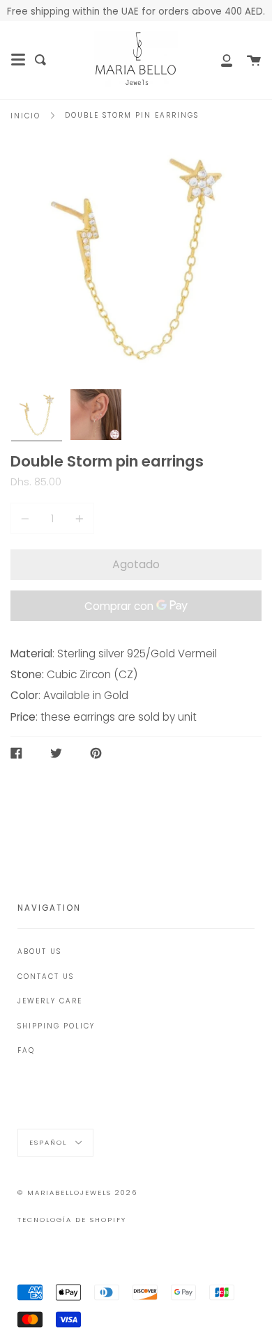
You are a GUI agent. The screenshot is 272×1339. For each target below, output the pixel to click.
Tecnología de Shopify (71, 1219)
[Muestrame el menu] (18, 60)
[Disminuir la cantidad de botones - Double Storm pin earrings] (27, 518)
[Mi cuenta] (219, 60)
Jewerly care (49, 1000)
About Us (39, 951)
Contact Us (45, 976)
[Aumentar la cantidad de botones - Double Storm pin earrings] (77, 518)
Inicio (25, 116)
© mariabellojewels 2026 (77, 1192)
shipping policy (56, 1026)
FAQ (26, 1050)
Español (49, 1141)
